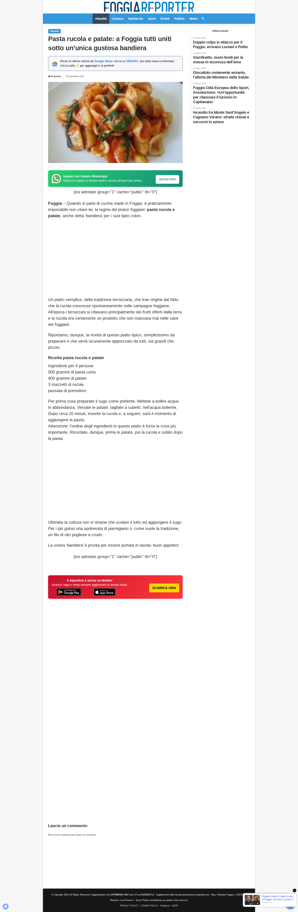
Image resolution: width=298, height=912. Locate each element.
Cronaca (117, 18)
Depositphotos (181, 900)
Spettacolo (135, 18)
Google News (103, 61)
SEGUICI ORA (167, 179)
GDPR (175, 905)
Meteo (193, 18)
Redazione (56, 76)
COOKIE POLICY (149, 905)
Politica (179, 18)
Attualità (101, 18)
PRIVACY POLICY (129, 905)
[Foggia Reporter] (149, 7)
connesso (65, 835)
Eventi (165, 18)
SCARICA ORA (164, 588)
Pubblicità (165, 905)
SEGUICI (132, 61)
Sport (152, 18)
